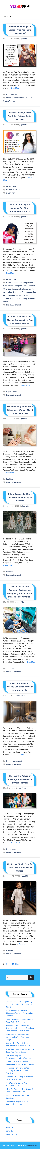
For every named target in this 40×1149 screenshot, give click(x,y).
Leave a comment (13, 305)
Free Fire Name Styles (15, 98)
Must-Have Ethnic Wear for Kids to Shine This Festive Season (20, 867)
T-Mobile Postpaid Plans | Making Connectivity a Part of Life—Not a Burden (20, 320)
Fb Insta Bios (11, 187)
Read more (15, 88)
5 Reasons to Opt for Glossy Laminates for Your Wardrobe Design (20, 686)
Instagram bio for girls (15, 190)
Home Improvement (14, 761)
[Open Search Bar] (35, 16)
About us (9, 1127)
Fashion (9, 479)
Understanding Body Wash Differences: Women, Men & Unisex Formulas (20, 410)
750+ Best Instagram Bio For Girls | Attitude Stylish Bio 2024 (20, 116)
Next (18, 964)
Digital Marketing (13, 392)
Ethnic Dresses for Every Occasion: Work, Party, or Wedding (20, 497)
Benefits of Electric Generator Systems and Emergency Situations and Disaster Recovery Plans (20, 1028)
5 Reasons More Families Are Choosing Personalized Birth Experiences (17, 1070)
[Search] (31, 977)
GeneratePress (32, 1145)
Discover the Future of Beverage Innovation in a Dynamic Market (20, 779)
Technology (10, 668)
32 (13, 964)
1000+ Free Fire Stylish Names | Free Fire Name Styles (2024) (20, 29)
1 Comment (10, 193)
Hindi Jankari (11, 94)
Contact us (10, 1131)
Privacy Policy (11, 1134)
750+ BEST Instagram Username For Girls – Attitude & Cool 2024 (20, 208)
